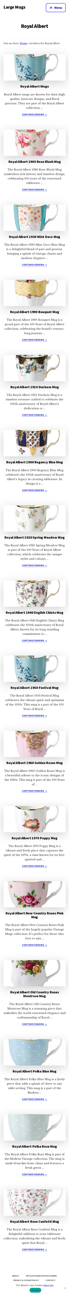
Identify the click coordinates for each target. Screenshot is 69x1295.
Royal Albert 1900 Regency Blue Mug (34, 462)
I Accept (35, 1290)
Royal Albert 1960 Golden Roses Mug (34, 763)
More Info (48, 1285)
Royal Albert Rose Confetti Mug (34, 1221)
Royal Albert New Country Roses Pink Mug (34, 915)
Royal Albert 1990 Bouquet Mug (34, 312)
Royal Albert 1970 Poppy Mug (34, 838)
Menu (58, 8)
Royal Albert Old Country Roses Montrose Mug (34, 994)
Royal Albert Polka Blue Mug (34, 1071)
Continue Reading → (34, 114)
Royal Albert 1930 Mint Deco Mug (34, 236)
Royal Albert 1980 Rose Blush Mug (34, 161)
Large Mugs (15, 7)
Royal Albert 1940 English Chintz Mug (34, 612)
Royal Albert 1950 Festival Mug (34, 687)
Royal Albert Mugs (34, 86)
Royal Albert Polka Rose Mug (34, 1146)
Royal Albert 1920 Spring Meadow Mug (34, 537)
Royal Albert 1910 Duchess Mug (34, 387)
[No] (65, 1288)
